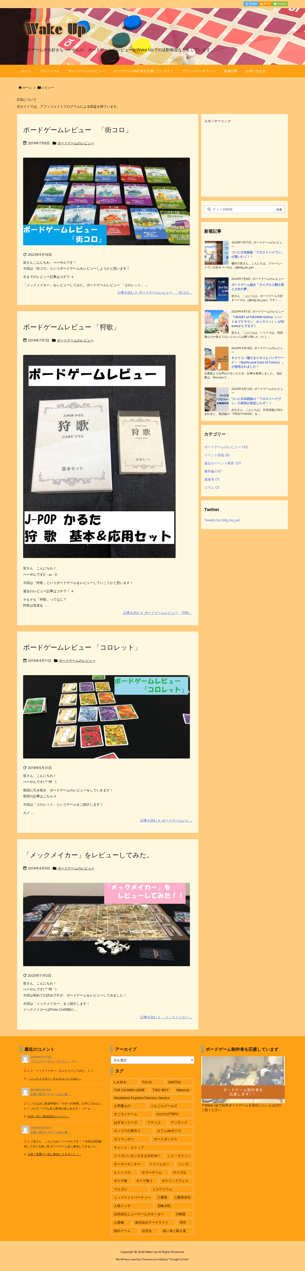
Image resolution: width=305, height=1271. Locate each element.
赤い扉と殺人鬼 (174, 1231)
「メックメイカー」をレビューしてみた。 (88, 855)
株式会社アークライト (151, 1222)
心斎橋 (119, 1222)
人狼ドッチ (122, 1206)
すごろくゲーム (125, 1114)
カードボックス (165, 1139)
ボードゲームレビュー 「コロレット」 (82, 647)
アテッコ (154, 1122)
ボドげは (179, 1172)
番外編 (212, 471)
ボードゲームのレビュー (75, 143)
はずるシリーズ (125, 1122)
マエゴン (120, 1189)
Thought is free (178, 1259)
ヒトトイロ (122, 1172)
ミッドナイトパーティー (132, 1197)
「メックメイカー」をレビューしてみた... (54, 1078)
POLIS (147, 1082)
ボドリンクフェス (175, 1181)
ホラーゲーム (152, 1172)
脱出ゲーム (122, 1231)
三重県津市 (182, 1197)
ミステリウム (162, 1189)
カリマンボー (124, 1139)
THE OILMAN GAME (129, 1090)
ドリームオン (159, 1164)
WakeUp (182, 1090)
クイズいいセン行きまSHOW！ (137, 1156)
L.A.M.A (120, 1082)
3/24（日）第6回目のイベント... (48, 1116)
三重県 (162, 1197)
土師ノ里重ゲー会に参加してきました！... (54, 1154)
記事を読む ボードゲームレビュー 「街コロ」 (154, 292)
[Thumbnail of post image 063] (99, 460)
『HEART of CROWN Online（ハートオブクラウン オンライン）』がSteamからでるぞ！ (257, 321)
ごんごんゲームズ (164, 1106)
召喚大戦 (164, 1206)
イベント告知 (217, 455)
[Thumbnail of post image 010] (106, 720)
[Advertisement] (244, 158)
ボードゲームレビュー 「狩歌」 (71, 327)
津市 (182, 1222)
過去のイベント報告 (222, 463)
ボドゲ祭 (120, 1181)
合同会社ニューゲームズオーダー (139, 1214)
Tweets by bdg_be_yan (222, 520)
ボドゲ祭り (144, 1181)
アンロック (179, 1122)
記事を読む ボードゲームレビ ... (166, 820)
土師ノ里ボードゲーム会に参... (50, 1094)
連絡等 (211, 479)
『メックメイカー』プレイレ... (50, 1061)
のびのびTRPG (167, 1114)
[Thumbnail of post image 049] (106, 927)
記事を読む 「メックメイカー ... (166, 1017)
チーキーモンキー (127, 1164)
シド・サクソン (179, 1156)
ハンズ (183, 1164)
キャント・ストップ (129, 1147)
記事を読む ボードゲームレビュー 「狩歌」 (157, 613)
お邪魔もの (122, 1106)
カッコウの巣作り (127, 1131)
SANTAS (174, 1082)
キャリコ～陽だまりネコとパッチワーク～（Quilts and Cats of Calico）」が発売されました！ (258, 362)
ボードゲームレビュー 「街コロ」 (77, 130)
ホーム (27, 87)
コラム (211, 487)
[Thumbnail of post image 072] (106, 205)
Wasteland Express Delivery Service (142, 1098)
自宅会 (147, 1231)
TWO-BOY (160, 1090)
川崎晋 (181, 1214)
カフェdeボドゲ (169, 1131)
